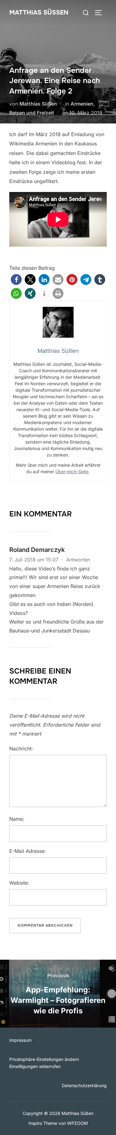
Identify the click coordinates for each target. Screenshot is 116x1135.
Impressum (20, 1040)
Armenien (82, 104)
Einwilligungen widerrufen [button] (35, 1066)
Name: (16, 819)
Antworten (78, 560)
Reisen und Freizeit (31, 113)
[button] (16, 279)
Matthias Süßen (38, 12)
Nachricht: (21, 748)
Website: (19, 883)
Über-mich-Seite (71, 471)
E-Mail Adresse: (27, 851)
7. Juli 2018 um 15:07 (34, 560)
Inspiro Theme (42, 1123)
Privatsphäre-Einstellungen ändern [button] (44, 1059)
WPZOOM (77, 1123)
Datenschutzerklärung (84, 1085)
